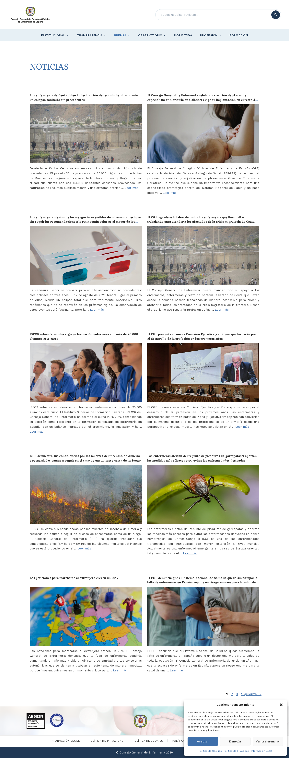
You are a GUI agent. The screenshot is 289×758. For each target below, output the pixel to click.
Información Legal (261, 751)
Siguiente (251, 694)
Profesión (209, 35)
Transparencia (89, 35)
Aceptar (203, 741)
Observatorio (150, 35)
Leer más (131, 188)
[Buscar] (275, 14)
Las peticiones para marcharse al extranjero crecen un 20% (74, 578)
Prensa (120, 35)
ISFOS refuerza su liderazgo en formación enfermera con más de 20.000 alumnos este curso (84, 337)
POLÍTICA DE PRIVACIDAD (106, 740)
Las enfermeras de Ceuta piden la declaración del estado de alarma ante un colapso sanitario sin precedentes (84, 98)
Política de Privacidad (236, 751)
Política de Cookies (210, 751)
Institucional (53, 35)
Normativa (183, 35)
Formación (238, 35)
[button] (281, 705)
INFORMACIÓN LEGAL (65, 740)
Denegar (235, 741)
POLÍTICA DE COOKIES (148, 740)
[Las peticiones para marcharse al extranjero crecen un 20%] (86, 616)
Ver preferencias (268, 741)
